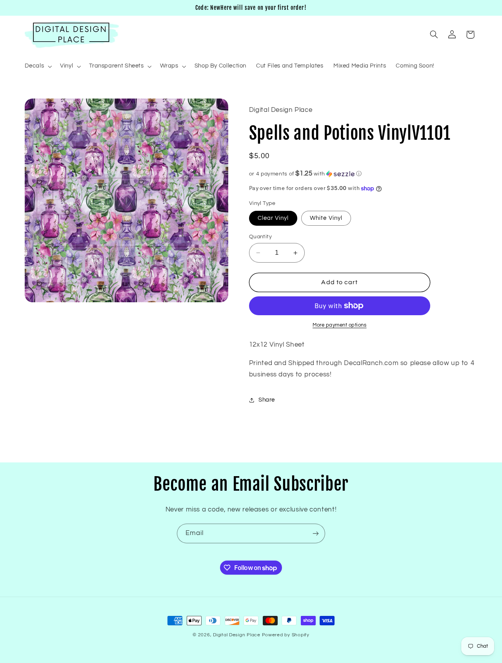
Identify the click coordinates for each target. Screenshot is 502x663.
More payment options (340, 325)
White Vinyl (326, 218)
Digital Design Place (236, 635)
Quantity (260, 236)
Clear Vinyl (273, 218)
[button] (37, 66)
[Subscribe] (316, 533)
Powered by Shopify (285, 635)
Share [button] (266, 400)
